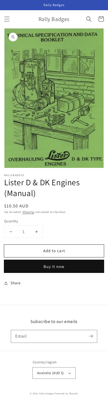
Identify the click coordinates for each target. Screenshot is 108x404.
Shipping (28, 212)
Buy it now (54, 266)
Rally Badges (46, 393)
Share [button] (16, 282)
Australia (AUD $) (50, 373)
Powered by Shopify (66, 393)
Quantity (11, 221)
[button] (7, 19)
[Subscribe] (91, 336)
